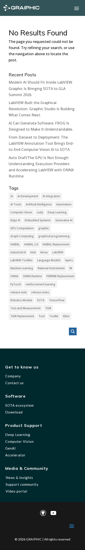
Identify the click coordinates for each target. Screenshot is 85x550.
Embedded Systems (38, 220)
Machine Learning (21, 268)
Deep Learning (57, 212)
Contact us (14, 383)
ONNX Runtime (32, 276)
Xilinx (66, 316)
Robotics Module (21, 300)
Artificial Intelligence (39, 204)
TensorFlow (57, 300)
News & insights (19, 477)
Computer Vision (21, 212)
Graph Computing (22, 236)
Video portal (16, 491)
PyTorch (15, 284)
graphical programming (54, 236)
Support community (22, 484)
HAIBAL (15, 244)
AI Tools (15, 204)
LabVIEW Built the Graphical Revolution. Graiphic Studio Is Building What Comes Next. (42, 108)
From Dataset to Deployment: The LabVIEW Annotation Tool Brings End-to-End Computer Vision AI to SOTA (41, 143)
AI (11, 196)
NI (70, 268)
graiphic (43, 228)
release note (18, 292)
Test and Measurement (25, 308)
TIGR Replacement (22, 316)
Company (13, 376)
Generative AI (64, 220)
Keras (44, 252)
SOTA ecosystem (19, 405)
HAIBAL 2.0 (31, 244)
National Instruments (51, 268)
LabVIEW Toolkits (21, 260)
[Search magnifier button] (73, 331)
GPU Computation (22, 228)
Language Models (49, 260)
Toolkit (53, 316)
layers (69, 260)
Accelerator (15, 455)
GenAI (10, 448)
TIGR (48, 308)
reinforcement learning (40, 284)
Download (14, 412)
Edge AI (15, 220)
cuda (40, 212)
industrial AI (18, 252)
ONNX (14, 276)
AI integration (51, 196)
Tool (42, 316)
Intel (33, 252)
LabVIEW (57, 252)
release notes (40, 292)
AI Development (27, 196)
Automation (63, 204)
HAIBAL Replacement (56, 244)
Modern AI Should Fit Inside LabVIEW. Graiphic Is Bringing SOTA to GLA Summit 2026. (41, 88)
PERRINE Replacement (60, 276)
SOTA (40, 300)
